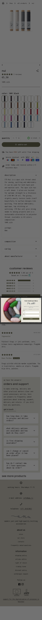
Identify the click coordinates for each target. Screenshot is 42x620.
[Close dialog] (40, 298)
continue (31, 318)
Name (24, 310)
